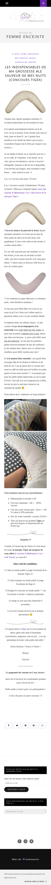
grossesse (33, 54)
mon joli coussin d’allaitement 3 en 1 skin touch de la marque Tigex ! (25, 193)
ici (18, 526)
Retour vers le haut (35, 881)
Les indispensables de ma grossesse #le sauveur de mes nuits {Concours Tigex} (25, 73)
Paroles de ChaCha (25, 62)
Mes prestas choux (25, 58)
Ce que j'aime (19, 54)
